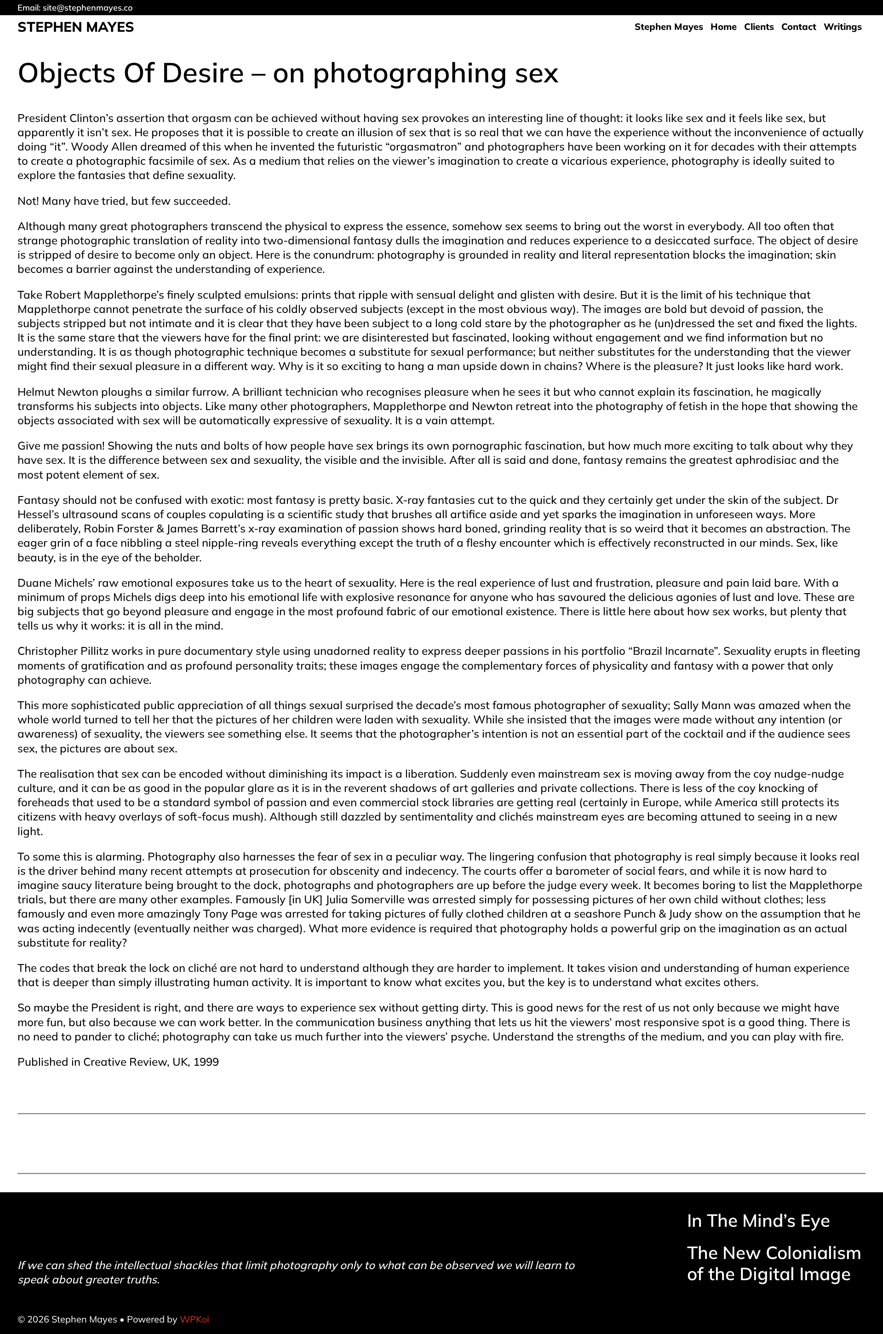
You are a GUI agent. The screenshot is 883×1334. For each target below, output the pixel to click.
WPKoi (194, 1319)
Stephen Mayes (75, 27)
